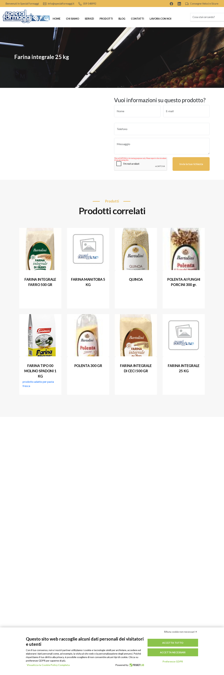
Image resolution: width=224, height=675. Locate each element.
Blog (121, 18)
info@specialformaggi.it (60, 3)
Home (56, 18)
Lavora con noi (160, 18)
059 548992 (89, 3)
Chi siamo (72, 18)
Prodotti (106, 18)
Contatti (137, 18)
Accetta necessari (173, 652)
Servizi (89, 18)
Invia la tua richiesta (191, 164)
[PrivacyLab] (136, 665)
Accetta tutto (172, 642)
